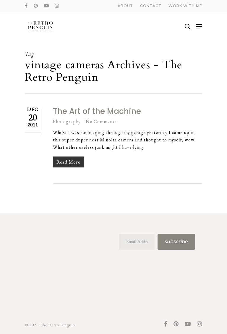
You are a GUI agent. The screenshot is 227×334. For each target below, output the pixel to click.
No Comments (101, 121)
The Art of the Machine (97, 111)
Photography (67, 121)
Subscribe (176, 241)
